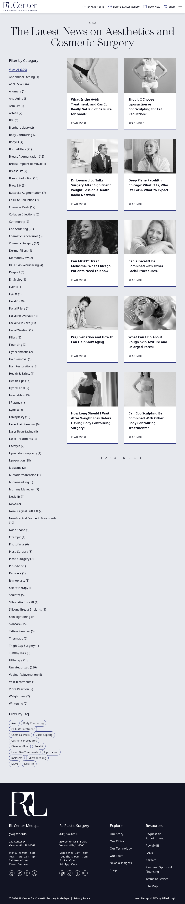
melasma (16, 758)
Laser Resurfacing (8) (23, 431)
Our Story (116, 834)
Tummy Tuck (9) (19, 653)
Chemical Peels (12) (22, 207)
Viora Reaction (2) (21, 689)
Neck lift (29, 763)
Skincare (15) (18, 624)
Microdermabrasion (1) (25, 475)
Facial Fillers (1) (19, 308)
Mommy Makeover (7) (24, 489)
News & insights (121, 863)
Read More (79, 123)
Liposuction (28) (20, 460)
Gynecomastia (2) (21, 352)
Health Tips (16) (19, 381)
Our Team (116, 856)
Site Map (152, 886)
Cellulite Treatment (23, 729)
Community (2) (19, 222)
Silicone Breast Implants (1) (27, 609)
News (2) (15, 504)
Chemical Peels (20, 734)
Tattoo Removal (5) (22, 631)
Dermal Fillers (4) (20, 251)
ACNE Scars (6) (19, 84)
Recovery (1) (17, 573)
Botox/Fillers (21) (20, 149)
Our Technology (121, 848)
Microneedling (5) (21, 482)
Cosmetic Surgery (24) (24, 243)
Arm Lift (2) (16, 106)
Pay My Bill (153, 846)
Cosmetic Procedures (24, 740)
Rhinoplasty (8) (19, 581)
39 (134, 458)
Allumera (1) (17, 91)
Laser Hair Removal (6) (24, 424)
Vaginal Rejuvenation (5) (25, 675)
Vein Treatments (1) (22, 682)
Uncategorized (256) (23, 667)
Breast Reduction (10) (23, 178)
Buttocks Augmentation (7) (27, 193)
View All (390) (18, 70)
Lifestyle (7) (16, 446)
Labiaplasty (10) (19, 417)
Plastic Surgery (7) (21, 559)
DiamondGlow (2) (21, 258)
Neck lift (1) (16, 497)
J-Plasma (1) (17, 403)
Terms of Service (157, 879)
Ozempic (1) (17, 537)
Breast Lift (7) (18, 171)
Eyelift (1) (15, 294)
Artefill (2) (15, 113)
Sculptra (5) (17, 595)
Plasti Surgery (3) (20, 552)
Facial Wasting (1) (21, 330)
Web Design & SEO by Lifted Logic (155, 898)
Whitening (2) (18, 704)
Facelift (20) (17, 301)
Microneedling (37, 758)
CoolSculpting (44, 734)
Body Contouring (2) (22, 135)
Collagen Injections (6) (24, 214)
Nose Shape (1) (19, 530)
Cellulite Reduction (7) (24, 200)
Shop (113, 870)
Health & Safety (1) (21, 374)
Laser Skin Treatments (24, 752)
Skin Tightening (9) (22, 617)
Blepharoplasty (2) (21, 128)
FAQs (149, 853)
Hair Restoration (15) (23, 366)
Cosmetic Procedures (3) (25, 236)
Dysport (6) (16, 272)
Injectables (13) (19, 395)
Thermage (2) (18, 638)
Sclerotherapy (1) (20, 588)
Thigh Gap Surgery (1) (24, 646)
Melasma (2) (17, 468)
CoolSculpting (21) (21, 229)
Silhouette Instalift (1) (23, 602)
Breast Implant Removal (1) (27, 164)
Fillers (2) (15, 337)
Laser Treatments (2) (23, 439)
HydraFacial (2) (19, 388)
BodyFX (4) (16, 142)
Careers (151, 860)
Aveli (14, 723)
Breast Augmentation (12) (26, 156)
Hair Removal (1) (20, 359)
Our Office (117, 841)
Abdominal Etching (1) (24, 77)
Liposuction (51, 752)
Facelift (39, 746)
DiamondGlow (19, 746)
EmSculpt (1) (17, 279)
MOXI (14, 763)
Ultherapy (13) (18, 660)
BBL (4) (13, 120)
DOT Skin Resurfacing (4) (26, 265)
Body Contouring (33, 723)
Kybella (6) (16, 410)
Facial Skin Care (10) (22, 323)
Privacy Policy (82, 898)
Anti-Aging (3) (18, 99)
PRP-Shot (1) (17, 566)
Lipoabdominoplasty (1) (25, 453)
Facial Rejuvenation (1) (24, 316)
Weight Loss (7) (19, 696)
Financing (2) (17, 345)
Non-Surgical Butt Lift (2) (25, 511)
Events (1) (15, 287)
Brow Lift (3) (17, 185)
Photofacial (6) (19, 544)
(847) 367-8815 (18, 834)
